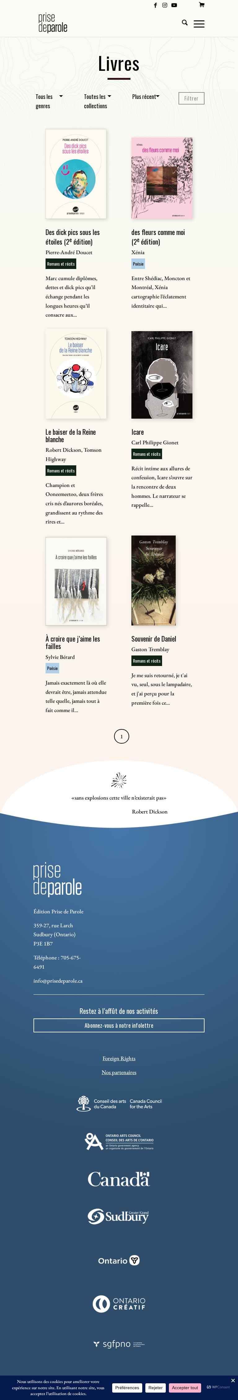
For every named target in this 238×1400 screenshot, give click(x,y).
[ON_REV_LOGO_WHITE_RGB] (119, 1260)
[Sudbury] (119, 1216)
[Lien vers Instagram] (164, 4)
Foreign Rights (119, 1058)
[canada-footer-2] (119, 1179)
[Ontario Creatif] (119, 1303)
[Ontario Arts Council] (119, 1141)
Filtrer (191, 98)
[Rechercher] (182, 23)
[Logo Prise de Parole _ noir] (60, 23)
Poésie (138, 263)
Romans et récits (61, 263)
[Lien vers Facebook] (155, 4)
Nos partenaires (119, 1072)
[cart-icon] (202, 4)
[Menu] (196, 23)
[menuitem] (202, 4)
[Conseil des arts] (119, 1103)
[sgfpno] (119, 1344)
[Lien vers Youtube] (174, 4)
